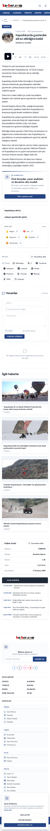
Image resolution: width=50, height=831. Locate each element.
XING (8, 279)
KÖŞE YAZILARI (8, 693)
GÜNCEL (6, 13)
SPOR (29, 693)
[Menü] (45, 5)
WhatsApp (20, 263)
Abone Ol (40, 659)
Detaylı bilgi (8, 810)
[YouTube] (30, 668)
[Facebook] (14, 668)
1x (20, 57)
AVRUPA (38, 13)
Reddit (36, 268)
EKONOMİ (31, 689)
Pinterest (9, 274)
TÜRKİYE (28, 13)
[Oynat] (7, 56)
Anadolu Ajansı (23, 43)
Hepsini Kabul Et (25, 825)
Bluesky (37, 274)
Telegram (10, 268)
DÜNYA (5, 689)
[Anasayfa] (12, 6)
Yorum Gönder (14, 336)
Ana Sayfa (6, 20)
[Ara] (39, 5)
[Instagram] (25, 668)
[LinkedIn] (35, 668)
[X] (19, 668)
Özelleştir (25, 815)
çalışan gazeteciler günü (15, 217)
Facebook (42, 263)
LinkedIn (24, 268)
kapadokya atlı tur (12, 211)
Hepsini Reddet (25, 820)
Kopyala (21, 279)
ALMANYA (17, 13)
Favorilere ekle (40, 257)
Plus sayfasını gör (25, 196)
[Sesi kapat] (30, 57)
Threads (23, 274)
